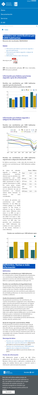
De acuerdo (8, 392)
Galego (28, 1)
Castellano (33, 1)
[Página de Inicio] (2, 29)
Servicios (4, 18)
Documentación (6, 14)
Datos (3, 10)
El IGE (3, 22)
